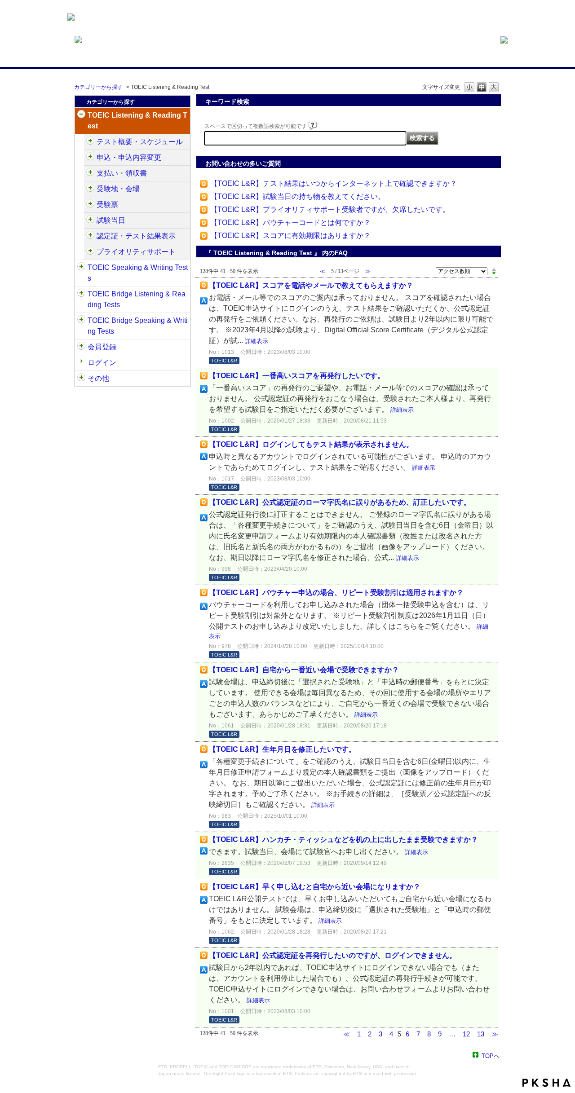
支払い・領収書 (122, 173)
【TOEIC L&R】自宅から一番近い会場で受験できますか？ (304, 670)
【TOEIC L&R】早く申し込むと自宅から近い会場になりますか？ (314, 886)
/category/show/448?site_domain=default (90, 252)
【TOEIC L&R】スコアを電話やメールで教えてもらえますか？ (311, 285)
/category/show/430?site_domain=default (90, 204)
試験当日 (111, 220)
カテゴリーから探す (98, 87)
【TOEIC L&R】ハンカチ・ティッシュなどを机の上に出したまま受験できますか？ (343, 839)
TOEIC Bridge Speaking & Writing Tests (138, 326)
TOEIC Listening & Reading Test (137, 120)
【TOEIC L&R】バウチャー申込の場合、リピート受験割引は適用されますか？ (336, 592)
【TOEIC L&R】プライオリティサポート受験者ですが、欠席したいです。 (330, 209)
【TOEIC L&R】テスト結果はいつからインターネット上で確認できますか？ (333, 183)
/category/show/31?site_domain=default (81, 115)
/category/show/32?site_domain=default (81, 267)
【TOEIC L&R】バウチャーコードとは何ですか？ (290, 222)
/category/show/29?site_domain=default (81, 347)
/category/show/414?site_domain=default (90, 157)
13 (480, 1034)
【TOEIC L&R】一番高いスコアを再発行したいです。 (297, 375)
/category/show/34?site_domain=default (81, 320)
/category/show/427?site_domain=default (90, 189)
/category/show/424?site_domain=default (90, 173)
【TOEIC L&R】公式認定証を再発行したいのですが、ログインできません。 (332, 955)
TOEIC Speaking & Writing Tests (138, 273)
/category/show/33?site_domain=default (81, 294)
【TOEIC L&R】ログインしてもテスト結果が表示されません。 (311, 444)
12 (466, 1034)
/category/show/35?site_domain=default (81, 378)
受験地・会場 (118, 189)
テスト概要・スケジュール (140, 141)
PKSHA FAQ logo (546, 1083)
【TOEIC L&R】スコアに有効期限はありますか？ (290, 235)
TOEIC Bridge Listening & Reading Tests (137, 299)
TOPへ (491, 1055)
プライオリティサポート (136, 252)
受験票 (107, 204)
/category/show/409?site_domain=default (90, 142)
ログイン (102, 362)
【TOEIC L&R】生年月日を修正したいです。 (282, 749)
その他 (98, 378)
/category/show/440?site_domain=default (90, 236)
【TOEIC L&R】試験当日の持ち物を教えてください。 (297, 196)
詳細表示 (256, 341)
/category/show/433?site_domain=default (90, 220)
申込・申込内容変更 (129, 157)
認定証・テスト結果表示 (136, 236)
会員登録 (102, 347)
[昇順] (494, 269)
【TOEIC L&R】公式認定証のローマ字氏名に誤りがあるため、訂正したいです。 (340, 502)
